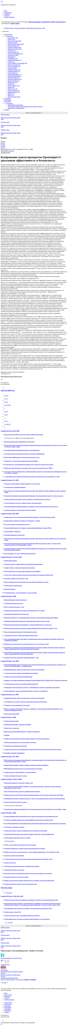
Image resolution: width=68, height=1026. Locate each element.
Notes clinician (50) (13, 45)
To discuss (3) (12, 50)
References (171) (12, 82)
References (7, 14)
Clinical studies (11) (13, 52)
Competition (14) (12, 58)
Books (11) (11, 95)
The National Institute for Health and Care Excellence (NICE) (25, 106)
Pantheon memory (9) (14, 71)
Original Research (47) (14, 69)
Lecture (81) (11, 61)
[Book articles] (34, 114)
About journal (8, 34)
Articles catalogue (9, 17)
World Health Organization (15, 105)
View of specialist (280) (14, 41)
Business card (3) (12, 42)
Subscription (7, 100)
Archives (6, 15)
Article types (9, 36)
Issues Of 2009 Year (8, 390)
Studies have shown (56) (15, 49)
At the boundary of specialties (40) (17, 63)
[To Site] (3, 141)
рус (4, 4)
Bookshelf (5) (11, 57)
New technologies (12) (14, 66)
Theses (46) (11, 87)
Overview (11, 151)
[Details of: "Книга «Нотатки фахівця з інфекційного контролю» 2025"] (24, 28)
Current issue (8, 12)
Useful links (9, 103)
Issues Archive (5, 149)
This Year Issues (6, 888)
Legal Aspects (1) (13, 73)
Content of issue (5, 152)
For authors (7, 98)
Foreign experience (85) (14, 47)
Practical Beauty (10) (14, 77)
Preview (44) (11, 39)
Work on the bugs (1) (14, 81)
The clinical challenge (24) (15, 53)
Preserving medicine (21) (15, 79)
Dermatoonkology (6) (14, 92)
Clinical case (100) (13, 55)
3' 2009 (31, 149)
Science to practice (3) (14, 65)
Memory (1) (11, 93)
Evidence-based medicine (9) (16, 44)
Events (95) (11, 84)
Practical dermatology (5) (15, 76)
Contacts (6, 109)
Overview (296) (12, 68)
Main (5, 11)
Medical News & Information (16, 108)
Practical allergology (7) (14, 74)
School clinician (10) (13, 90)
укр (2, 4)
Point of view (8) (12, 89)
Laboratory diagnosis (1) (15, 60)
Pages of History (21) (14, 85)
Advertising (7, 101)
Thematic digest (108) (14, 97)
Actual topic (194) (13, 37)
